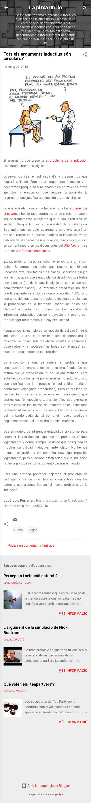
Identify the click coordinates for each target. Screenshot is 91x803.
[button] (84, 55)
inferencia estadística (34, 251)
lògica (33, 530)
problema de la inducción (69, 161)
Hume (18, 530)
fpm (61, 794)
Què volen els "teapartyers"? (29, 684)
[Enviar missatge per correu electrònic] (15, 521)
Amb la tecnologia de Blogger (48, 786)
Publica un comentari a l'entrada (31, 546)
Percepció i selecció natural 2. (31, 575)
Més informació (73, 614)
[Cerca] (84, 9)
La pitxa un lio (45, 7)
